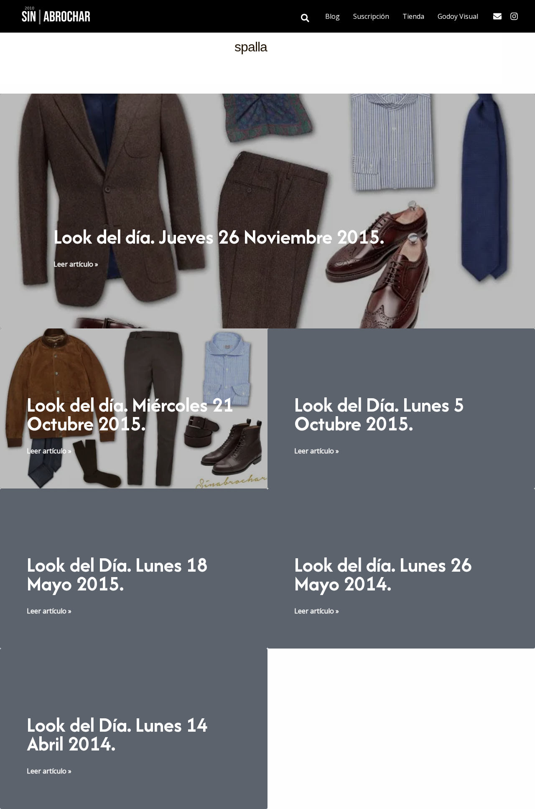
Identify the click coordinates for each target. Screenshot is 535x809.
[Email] (497, 16)
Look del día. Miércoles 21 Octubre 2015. (130, 414)
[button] (305, 18)
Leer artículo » (76, 264)
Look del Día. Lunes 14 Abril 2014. (117, 734)
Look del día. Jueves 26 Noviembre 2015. (219, 237)
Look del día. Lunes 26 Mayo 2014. (383, 574)
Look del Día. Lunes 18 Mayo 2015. (117, 574)
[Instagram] (514, 16)
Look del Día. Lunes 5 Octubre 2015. (379, 414)
